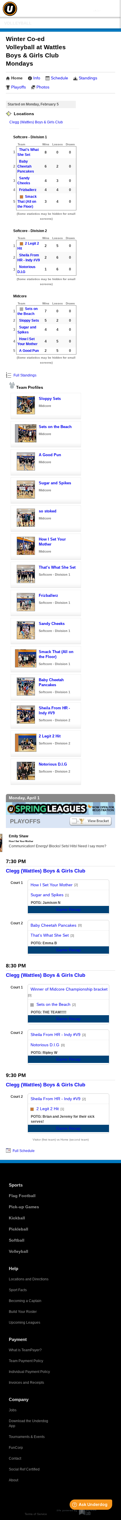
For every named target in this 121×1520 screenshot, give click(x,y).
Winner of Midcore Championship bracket (69, 989)
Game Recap (68, 909)
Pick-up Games (24, 1206)
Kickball (17, 1218)
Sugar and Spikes (55, 483)
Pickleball (18, 1229)
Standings (88, 78)
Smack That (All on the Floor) (27, 202)
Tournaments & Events (27, 1437)
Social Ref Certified (24, 1469)
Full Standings (24, 375)
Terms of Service (36, 1514)
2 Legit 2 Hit (49, 736)
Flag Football (22, 1195)
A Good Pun (29, 351)
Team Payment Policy (26, 1361)
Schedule (59, 78)
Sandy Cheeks (52, 623)
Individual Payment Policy (29, 1372)
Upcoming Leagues (24, 1322)
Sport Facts (18, 1290)
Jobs (12, 1410)
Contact (15, 1458)
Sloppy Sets (29, 320)
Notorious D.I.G (53, 764)
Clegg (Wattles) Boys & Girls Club (36, 122)
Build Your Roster (23, 1312)
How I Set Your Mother (52, 884)
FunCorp (16, 1448)
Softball (16, 1240)
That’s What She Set (57, 567)
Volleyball (18, 23)
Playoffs (18, 87)
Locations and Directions (28, 1279)
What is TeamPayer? (25, 1350)
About (13, 1480)
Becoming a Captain (25, 1301)
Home (17, 78)
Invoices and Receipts (26, 1383)
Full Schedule (23, 1151)
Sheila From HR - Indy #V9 (55, 1034)
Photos (42, 87)
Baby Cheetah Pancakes (25, 166)
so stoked (47, 511)
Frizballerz (27, 190)
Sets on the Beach (55, 427)
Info (36, 78)
